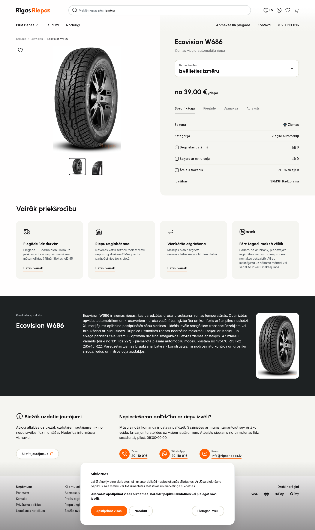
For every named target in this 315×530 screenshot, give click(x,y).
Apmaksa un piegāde (233, 25)
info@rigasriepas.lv (227, 455)
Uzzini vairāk (33, 268)
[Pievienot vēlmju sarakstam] (20, 50)
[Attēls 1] (77, 166)
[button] (27, 25)
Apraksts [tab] (253, 108)
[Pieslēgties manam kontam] (279, 10)
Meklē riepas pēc (100, 10)
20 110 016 (139, 455)
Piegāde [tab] (209, 108)
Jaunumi (52, 25)
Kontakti (264, 25)
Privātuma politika (28, 504)
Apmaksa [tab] (231, 108)
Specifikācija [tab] (185, 108)
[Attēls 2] (96, 166)
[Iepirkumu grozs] (296, 10)
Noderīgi (73, 25)
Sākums (21, 38)
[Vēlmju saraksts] (287, 10)
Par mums (23, 492)
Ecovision (37, 38)
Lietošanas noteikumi (30, 510)
